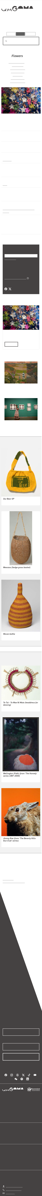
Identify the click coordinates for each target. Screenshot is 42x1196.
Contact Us (10, 1187)
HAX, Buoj (17, 75)
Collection (17, 17)
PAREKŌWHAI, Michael (12, 838)
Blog (24, 1127)
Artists (20, 25)
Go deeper (33, 25)
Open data (7, 1127)
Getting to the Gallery (14, 1180)
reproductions (8, 873)
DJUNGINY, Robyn (10, 631)
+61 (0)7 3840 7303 (13, 1184)
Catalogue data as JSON (14, 272)
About (24, 1129)
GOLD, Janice (17, 78)
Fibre (5, 181)
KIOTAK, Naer (17, 71)
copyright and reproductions (14, 876)
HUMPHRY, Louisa (10, 702)
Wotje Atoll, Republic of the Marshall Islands (21, 206)
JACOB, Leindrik (16, 62)
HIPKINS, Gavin (9, 773)
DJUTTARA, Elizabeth (11, 564)
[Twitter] (10, 283)
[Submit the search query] (4, 41)
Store (5, 1132)
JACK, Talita (8, 496)
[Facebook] (5, 283)
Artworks (8, 25)
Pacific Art (7, 160)
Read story (10, 338)
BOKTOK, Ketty (17, 68)
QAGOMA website (10, 1129)
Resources (30, 34)
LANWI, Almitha (17, 81)
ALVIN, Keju (17, 65)
